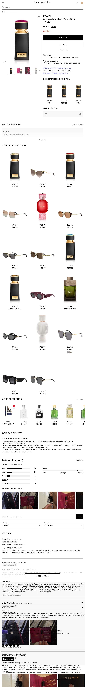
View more (42, 140)
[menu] (3, 2)
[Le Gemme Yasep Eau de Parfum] (49, 91)
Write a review (79, 460)
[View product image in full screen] (4, 62)
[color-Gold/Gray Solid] (68, 352)
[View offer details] (63, 114)
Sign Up (68, 68)
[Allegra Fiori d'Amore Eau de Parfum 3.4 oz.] (42, 206)
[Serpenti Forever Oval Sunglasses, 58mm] (70, 206)
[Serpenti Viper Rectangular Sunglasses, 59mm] (42, 247)
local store (60, 63)
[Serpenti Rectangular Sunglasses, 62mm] (15, 206)
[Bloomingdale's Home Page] (43, 2)
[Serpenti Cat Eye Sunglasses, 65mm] (42, 165)
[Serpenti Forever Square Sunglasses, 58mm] (42, 372)
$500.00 (46, 26)
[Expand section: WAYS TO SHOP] (42, 617)
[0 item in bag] (82, 2)
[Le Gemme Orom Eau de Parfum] (64, 91)
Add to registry (63, 50)
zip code (57, 57)
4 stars (4, 472)
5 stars (4, 468)
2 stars (4, 479)
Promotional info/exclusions (52, 633)
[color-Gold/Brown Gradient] (71, 352)
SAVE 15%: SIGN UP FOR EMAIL (25, 589)
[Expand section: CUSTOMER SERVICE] (42, 602)
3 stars (4, 476)
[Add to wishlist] (38, 17)
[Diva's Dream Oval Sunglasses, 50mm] (42, 287)
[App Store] (8, 659)
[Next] (39, 70)
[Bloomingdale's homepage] (2, 12)
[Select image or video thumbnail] (11, 70)
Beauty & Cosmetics (11, 12)
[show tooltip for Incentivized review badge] (15, 542)
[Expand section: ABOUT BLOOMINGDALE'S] (42, 612)
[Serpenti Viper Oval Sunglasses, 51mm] (15, 328)
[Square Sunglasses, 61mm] (70, 328)
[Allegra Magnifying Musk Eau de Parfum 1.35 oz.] (42, 328)
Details (53, 26)
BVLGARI (47, 16)
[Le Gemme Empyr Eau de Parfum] (78, 91)
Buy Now (63, 45)
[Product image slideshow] (22, 40)
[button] (22, 44)
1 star (4, 483)
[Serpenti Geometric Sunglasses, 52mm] (15, 372)
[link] (49, 102)
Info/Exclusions (63, 73)
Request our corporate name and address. (61, 679)
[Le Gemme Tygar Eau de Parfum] (15, 287)
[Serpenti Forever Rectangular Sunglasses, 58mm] (15, 247)
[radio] (68, 352)
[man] (70, 287)
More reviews (43, 576)
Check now (65, 633)
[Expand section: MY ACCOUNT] (42, 607)
